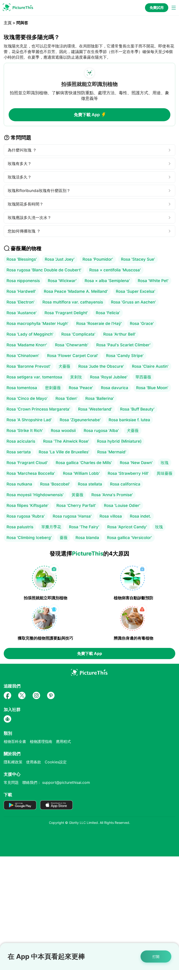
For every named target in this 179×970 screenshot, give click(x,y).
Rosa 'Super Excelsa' (135, 291)
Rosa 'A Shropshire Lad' (29, 420)
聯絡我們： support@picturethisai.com (56, 782)
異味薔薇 (164, 473)
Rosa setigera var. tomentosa (34, 377)
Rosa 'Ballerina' (99, 398)
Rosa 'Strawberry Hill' (128, 473)
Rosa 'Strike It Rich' (25, 430)
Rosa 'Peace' (81, 387)
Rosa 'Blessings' (22, 259)
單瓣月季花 (51, 527)
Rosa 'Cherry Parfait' (76, 505)
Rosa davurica (114, 387)
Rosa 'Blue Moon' (152, 387)
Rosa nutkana (19, 484)
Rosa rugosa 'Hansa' (72, 516)
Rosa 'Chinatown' (23, 355)
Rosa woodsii (63, 430)
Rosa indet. (140, 516)
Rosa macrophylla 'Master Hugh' (37, 323)
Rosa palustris (20, 527)
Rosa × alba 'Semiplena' (107, 280)
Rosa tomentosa (22, 387)
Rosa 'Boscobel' (55, 484)
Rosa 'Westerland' (95, 409)
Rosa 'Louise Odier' (122, 505)
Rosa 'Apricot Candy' (127, 527)
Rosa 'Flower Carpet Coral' (72, 355)
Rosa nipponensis (23, 280)
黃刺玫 (76, 377)
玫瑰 (165, 462)
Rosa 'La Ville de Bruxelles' (64, 452)
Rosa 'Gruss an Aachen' (133, 302)
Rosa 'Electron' (20, 302)
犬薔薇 (64, 366)
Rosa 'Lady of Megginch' (30, 334)
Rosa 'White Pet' (153, 280)
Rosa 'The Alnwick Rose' (66, 441)
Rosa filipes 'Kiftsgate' (27, 505)
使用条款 (33, 762)
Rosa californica (125, 484)
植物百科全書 (15, 741)
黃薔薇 (77, 494)
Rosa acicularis (21, 441)
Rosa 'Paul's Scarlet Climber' (123, 345)
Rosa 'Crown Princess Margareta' (38, 409)
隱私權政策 (13, 762)
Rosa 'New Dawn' (136, 462)
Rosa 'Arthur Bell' (119, 334)
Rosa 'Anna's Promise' (112, 494)
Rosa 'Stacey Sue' (138, 259)
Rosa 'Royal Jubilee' (108, 377)
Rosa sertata (19, 452)
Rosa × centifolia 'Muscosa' (115, 270)
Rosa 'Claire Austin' (150, 366)
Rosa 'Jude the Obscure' (101, 366)
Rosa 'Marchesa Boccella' (31, 473)
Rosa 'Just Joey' (60, 259)
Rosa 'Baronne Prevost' (29, 366)
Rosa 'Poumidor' (98, 259)
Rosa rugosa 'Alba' (101, 430)
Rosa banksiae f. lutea (129, 420)
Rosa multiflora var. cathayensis (72, 302)
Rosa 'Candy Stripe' (125, 355)
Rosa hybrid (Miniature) (119, 441)
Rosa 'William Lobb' (81, 473)
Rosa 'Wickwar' (62, 280)
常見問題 (11, 782)
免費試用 (157, 7)
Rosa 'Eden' (66, 398)
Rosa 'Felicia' (108, 312)
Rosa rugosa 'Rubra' (26, 516)
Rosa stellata (90, 484)
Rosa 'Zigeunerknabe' (80, 420)
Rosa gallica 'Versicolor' (129, 537)
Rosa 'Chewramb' (71, 345)
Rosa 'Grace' (142, 323)
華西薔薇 (143, 377)
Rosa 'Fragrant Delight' (66, 312)
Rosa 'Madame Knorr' (27, 345)
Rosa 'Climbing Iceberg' (29, 537)
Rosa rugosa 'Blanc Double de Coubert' (44, 270)
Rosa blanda (87, 537)
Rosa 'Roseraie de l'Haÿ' (99, 323)
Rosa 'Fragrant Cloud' (27, 462)
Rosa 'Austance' (22, 312)
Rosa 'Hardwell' (21, 291)
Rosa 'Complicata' (78, 334)
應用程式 (63, 741)
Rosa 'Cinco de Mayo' (27, 398)
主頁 (8, 22)
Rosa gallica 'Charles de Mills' (84, 462)
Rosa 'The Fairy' (84, 527)
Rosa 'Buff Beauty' (137, 409)
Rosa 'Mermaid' (111, 452)
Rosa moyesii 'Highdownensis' (35, 494)
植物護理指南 (41, 741)
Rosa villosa (111, 516)
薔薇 (64, 537)
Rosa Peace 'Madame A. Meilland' (76, 291)
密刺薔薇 (53, 387)
